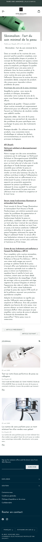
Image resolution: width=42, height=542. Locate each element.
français (7, 529)
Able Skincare (9, 534)
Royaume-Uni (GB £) (25, 529)
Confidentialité (7, 502)
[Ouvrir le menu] (5, 11)
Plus (3, 390)
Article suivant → (30, 333)
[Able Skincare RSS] (39, 341)
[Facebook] (3, 519)
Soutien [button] (5, 485)
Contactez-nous (7, 492)
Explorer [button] (6, 479)
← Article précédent (13, 329)
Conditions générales (9, 496)
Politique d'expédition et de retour (13, 499)
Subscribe (32, 467)
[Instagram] (7, 519)
